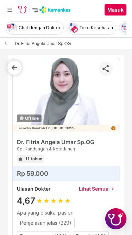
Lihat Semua (97, 189)
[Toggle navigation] (10, 9)
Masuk (115, 10)
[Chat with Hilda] (115, 218)
